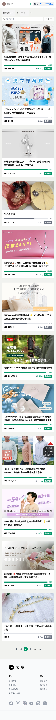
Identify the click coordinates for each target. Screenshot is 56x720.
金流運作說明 (14, 693)
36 (39, 649)
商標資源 (43, 685)
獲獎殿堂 (43, 689)
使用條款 (12, 685)
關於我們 (43, 681)
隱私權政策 (13, 689)
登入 (36, 4)
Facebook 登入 (46, 4)
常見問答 (12, 681)
